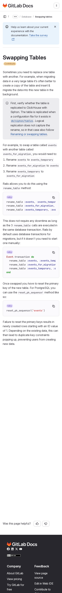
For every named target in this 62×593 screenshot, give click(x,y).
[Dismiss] (55, 27)
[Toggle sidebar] (5, 17)
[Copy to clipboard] (53, 197)
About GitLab (15, 573)
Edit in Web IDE (43, 583)
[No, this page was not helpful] (45, 523)
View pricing (14, 579)
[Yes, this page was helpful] (37, 523)
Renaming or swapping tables (29, 134)
